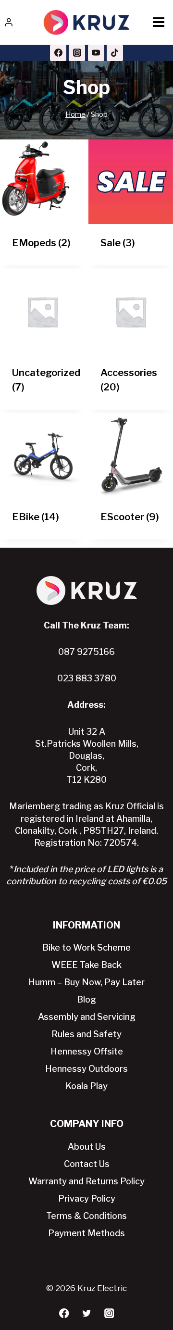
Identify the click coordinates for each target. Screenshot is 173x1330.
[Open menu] (158, 22)
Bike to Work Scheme (86, 947)
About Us (87, 1147)
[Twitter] (87, 1313)
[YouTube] (96, 53)
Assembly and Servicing (87, 1017)
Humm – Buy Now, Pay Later (86, 982)
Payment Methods (86, 1233)
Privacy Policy (86, 1198)
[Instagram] (77, 53)
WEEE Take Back (86, 965)
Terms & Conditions (86, 1216)
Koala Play (86, 1086)
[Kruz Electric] (86, 22)
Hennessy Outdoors (86, 1069)
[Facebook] (58, 53)
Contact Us (87, 1164)
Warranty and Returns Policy (86, 1181)
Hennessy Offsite (86, 1051)
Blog (86, 999)
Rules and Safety (86, 1034)
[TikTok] (115, 53)
